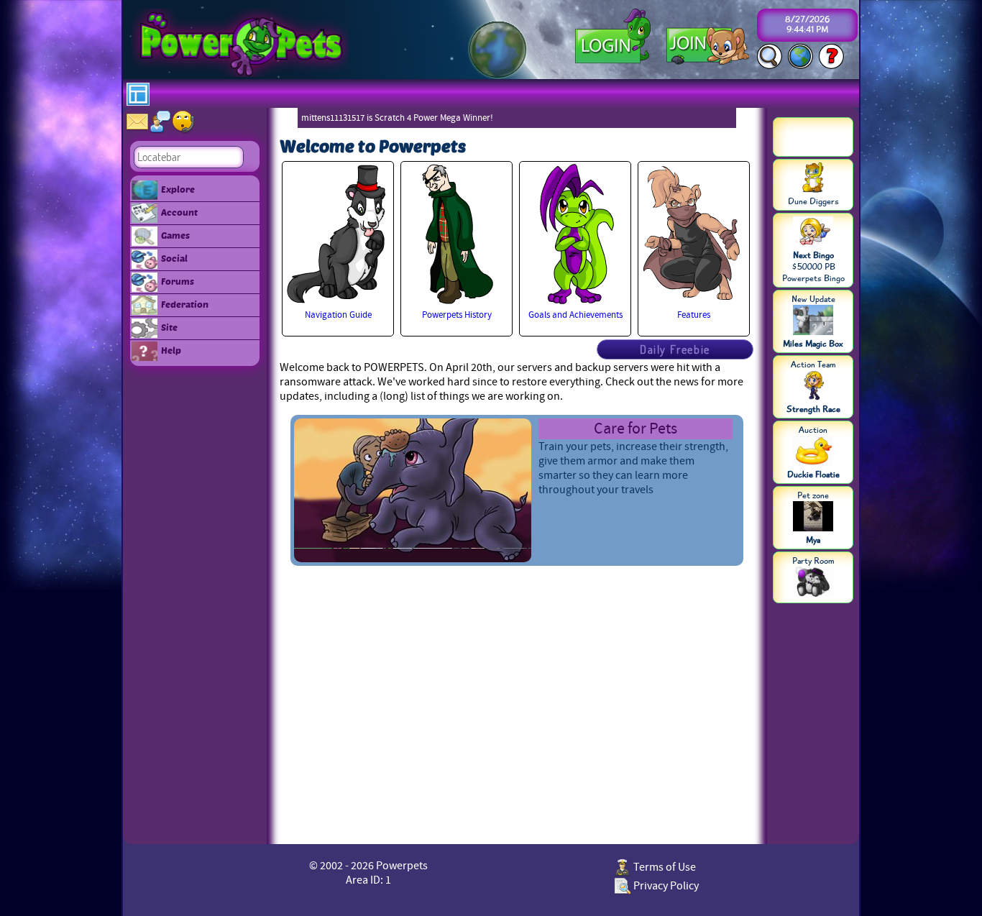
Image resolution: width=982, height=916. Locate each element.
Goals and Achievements (575, 315)
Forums (177, 281)
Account (179, 212)
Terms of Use (663, 867)
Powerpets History (457, 315)
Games (175, 235)
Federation (184, 304)
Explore (178, 189)
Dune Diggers (813, 201)
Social (174, 258)
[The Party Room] (813, 583)
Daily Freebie (675, 349)
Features (693, 315)
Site (169, 327)
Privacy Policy (665, 886)
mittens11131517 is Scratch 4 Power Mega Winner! (397, 118)
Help (171, 350)
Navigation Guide (338, 315)
